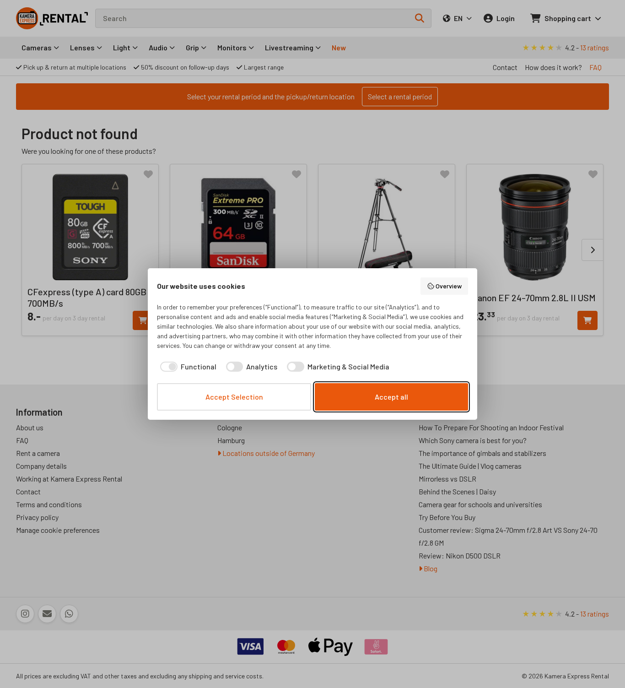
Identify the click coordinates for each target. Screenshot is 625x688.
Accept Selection (234, 396)
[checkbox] (186, 366)
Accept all (391, 396)
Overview (449, 286)
